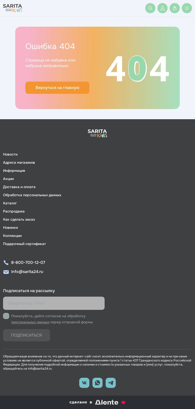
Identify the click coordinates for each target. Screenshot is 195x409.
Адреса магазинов (19, 162)
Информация (14, 170)
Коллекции (12, 235)
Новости (10, 154)
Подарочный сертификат (24, 243)
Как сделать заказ (19, 219)
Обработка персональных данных (32, 195)
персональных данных (30, 322)
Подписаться (26, 335)
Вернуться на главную (57, 87)
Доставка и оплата (19, 187)
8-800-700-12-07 (28, 262)
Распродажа (14, 211)
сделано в (91, 402)
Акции (8, 178)
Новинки (10, 227)
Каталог (10, 203)
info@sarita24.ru (27, 271)
